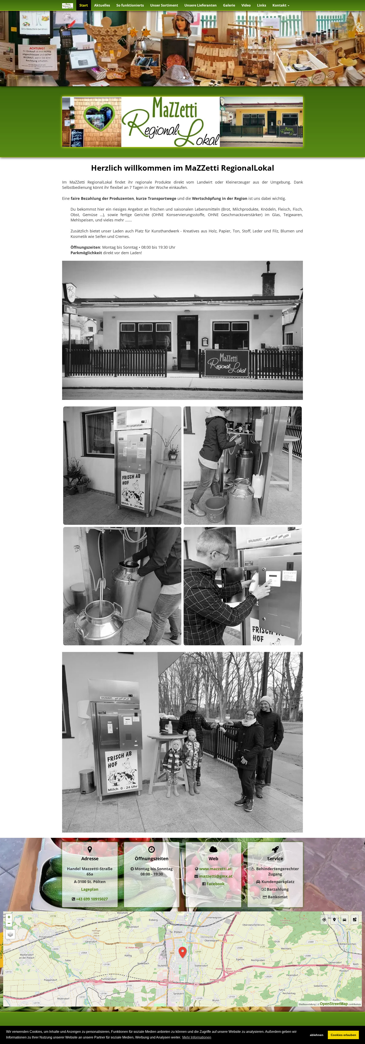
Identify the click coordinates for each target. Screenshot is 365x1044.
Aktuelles (102, 5)
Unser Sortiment (164, 5)
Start (83, 5)
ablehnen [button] (316, 1035)
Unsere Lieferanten (200, 5)
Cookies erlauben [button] (343, 1035)
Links (261, 5)
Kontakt (279, 5)
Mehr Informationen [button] (196, 1037)
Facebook (216, 883)
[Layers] (10, 934)
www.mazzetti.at (215, 868)
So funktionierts (130, 5)
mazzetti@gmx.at (216, 876)
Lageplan (89, 889)
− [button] (9, 923)
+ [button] (9, 917)
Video (246, 5)
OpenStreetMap (334, 1003)
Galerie (229, 5)
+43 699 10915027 (92, 898)
